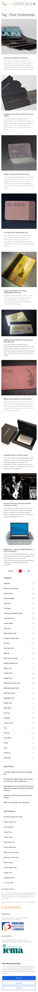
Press (5, 728)
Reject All (19, 988)
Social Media (7, 738)
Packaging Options (9, 878)
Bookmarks (7, 583)
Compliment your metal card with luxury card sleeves (18, 115)
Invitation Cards (8, 673)
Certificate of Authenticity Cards (13, 613)
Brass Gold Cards (9, 827)
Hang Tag (6, 653)
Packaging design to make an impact (16, 455)
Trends (6, 743)
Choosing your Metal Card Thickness (16, 58)
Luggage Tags (8, 678)
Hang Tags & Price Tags (11, 658)
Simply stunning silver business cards (16, 174)
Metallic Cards (8, 703)
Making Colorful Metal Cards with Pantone (17, 399)
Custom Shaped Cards (10, 867)
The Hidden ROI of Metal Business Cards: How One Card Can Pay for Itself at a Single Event (18, 780)
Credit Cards (7, 628)
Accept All (19, 978)
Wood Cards (7, 758)
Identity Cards (8, 668)
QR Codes (6, 733)
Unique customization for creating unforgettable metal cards (15, 292)
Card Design (7, 608)
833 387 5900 (9, 883)
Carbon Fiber (7, 603)
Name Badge (7, 708)
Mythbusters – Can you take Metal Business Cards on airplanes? (18, 550)
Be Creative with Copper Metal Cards (16, 232)
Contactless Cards (9, 618)
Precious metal (8, 723)
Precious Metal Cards (10, 847)
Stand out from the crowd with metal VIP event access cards (17, 504)
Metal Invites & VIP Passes (11, 852)
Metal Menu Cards (9, 698)
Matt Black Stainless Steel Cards (13, 817)
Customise (19, 983)
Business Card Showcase (11, 588)
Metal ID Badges (8, 862)
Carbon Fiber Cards (9, 842)
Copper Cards (8, 832)
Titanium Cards (8, 837)
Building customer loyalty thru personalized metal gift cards (18, 341)
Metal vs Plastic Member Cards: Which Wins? (17, 802)
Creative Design (8, 623)
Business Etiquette (9, 598)
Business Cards (8, 593)
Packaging (7, 718)
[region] (19, 976)
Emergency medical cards (11, 638)
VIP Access (7, 753)
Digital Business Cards (10, 633)
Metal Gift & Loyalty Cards (11, 857)
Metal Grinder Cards (9, 693)
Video (5, 748)
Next (28, 571)
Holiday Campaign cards (11, 663)
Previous (10, 571)
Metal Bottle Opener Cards (11, 688)
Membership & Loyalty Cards (12, 683)
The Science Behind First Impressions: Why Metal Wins (18, 773)
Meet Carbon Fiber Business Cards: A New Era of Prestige (18, 797)
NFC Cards (7, 713)
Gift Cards (6, 643)
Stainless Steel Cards (10, 822)
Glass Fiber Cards (9, 648)
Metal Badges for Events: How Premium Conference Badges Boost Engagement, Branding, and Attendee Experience (19, 788)
